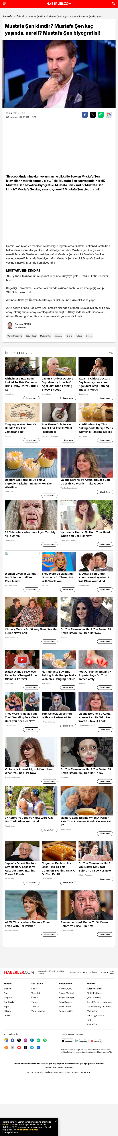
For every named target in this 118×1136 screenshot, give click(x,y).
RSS (89, 1020)
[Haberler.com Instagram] (25, 1040)
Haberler (8, 983)
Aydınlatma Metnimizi (27, 1129)
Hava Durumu (65, 988)
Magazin (8, 997)
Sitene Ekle (92, 1024)
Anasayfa (7, 16)
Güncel (20, 16)
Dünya (7, 1015)
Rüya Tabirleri (65, 1006)
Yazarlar (35, 1006)
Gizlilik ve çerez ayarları (37, 1072)
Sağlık (34, 988)
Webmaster (92, 1011)
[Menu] (4, 4)
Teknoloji (35, 993)
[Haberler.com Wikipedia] (12, 1047)
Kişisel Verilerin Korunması (99, 1002)
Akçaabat (58, 336)
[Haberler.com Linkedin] (32, 1040)
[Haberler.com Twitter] (19, 1040)
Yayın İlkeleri (112, 972)
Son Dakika (9, 1002)
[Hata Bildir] (53, 1072)
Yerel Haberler (38, 1011)
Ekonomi (8, 988)
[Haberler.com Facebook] (12, 1040)
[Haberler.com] (19, 972)
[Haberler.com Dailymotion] (38, 1047)
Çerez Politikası (94, 997)
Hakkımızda (74, 972)
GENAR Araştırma (14, 336)
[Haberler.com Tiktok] (25, 1047)
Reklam (85, 972)
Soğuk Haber (31, 336)
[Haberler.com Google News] (6, 1040)
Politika (69, 336)
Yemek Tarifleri (66, 1011)
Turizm (34, 1002)
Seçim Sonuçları (67, 997)
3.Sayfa (7, 1011)
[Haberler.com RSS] (6, 1047)
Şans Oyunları (65, 1002)
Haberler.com (65, 983)
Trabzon (79, 336)
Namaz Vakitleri (66, 993)
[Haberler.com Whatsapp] (38, 1040)
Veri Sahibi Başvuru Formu (99, 1006)
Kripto (6, 1006)
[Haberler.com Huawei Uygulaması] (96, 1041)
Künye (103, 972)
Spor (6, 993)
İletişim (94, 972)
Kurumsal (91, 983)
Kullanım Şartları (94, 988)
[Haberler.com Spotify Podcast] (44, 1040)
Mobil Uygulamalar (95, 1015)
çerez (5, 1124)
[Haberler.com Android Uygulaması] (81, 1041)
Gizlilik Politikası (94, 993)
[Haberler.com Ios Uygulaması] (67, 1041)
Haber (48, 1067)
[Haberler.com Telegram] (32, 1047)
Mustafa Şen (45, 336)
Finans (34, 997)
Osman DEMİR (23, 324)
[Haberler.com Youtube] (19, 1047)
